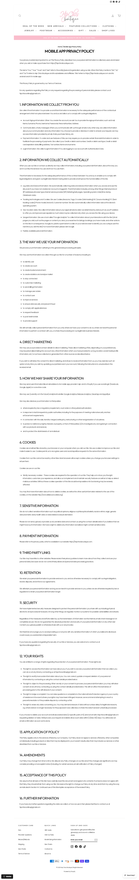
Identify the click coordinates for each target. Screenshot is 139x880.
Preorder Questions (25, 835)
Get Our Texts (49, 835)
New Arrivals (56, 26)
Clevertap (95, 394)
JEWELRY (29, 30)
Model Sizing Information (53, 839)
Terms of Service (24, 854)
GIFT (81, 30)
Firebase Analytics (84, 394)
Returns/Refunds (24, 839)
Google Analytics (70, 394)
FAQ (19, 830)
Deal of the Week (33, 26)
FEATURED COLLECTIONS (83, 26)
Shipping (21, 844)
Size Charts (22, 849)
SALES (93, 30)
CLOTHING (109, 26)
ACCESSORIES (66, 30)
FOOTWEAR (46, 30)
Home (60, 47)
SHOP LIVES (108, 30)
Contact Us (48, 849)
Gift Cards (48, 830)
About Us (48, 854)
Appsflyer (106, 394)
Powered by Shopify (69, 871)
